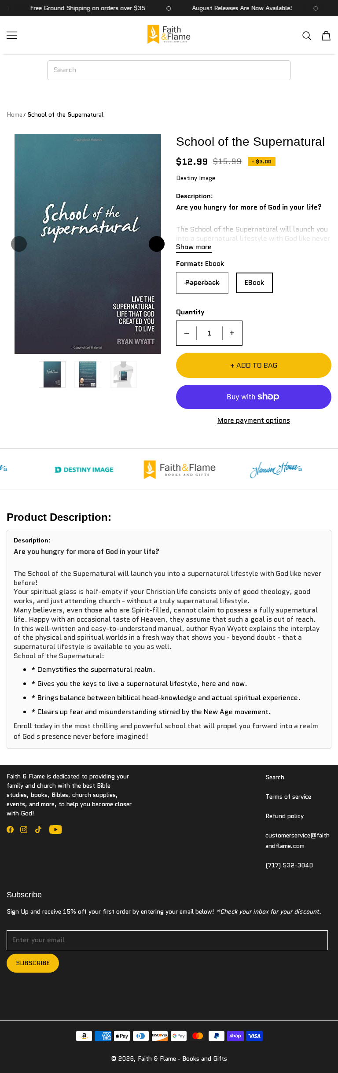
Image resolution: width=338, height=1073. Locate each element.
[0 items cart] (326, 35)
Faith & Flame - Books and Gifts (182, 1058)
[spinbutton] (209, 333)
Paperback (202, 282)
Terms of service (288, 796)
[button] (19, 244)
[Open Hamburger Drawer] (12, 35)
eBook (254, 282)
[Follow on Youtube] (55, 829)
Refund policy (284, 815)
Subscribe (33, 963)
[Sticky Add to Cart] (304, 1051)
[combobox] (169, 70)
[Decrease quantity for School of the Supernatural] (186, 333)
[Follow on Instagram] (23, 829)
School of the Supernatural (65, 114)
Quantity (190, 312)
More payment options (253, 420)
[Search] (306, 35)
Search (274, 777)
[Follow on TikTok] (38, 829)
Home (14, 114)
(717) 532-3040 (289, 865)
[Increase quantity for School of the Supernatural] (232, 333)
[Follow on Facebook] (10, 829)
